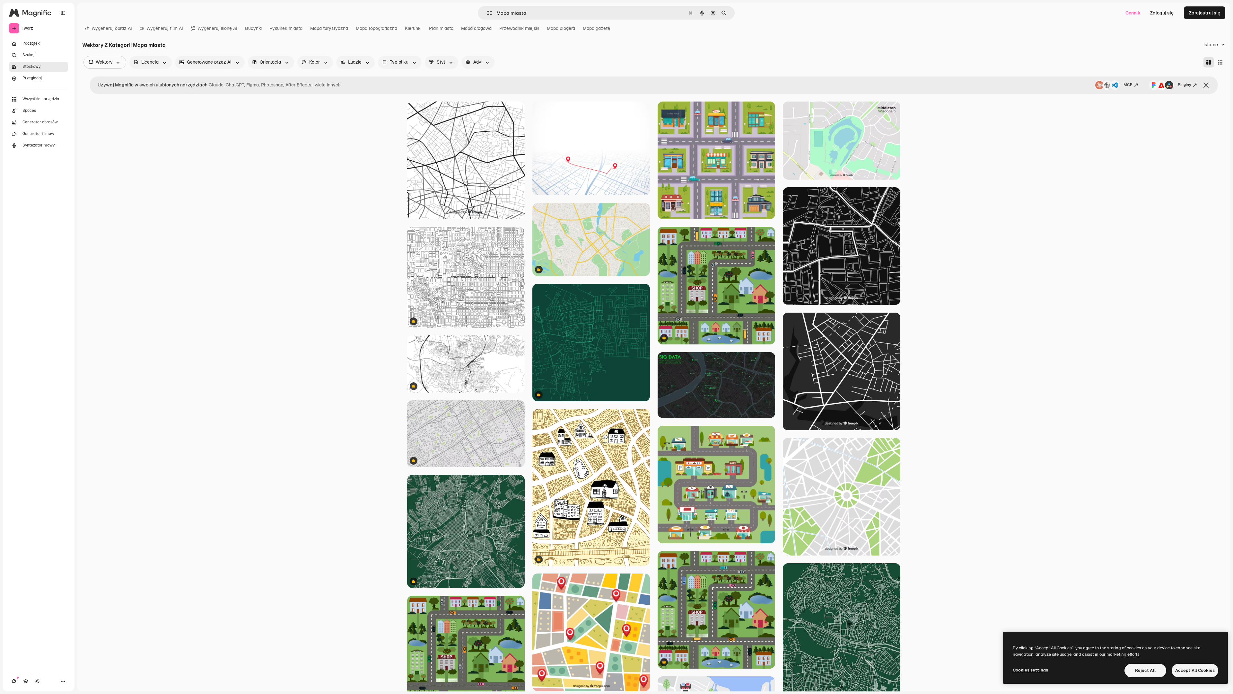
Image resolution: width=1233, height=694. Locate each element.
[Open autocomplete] (487, 13)
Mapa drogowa (476, 28)
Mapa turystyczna (329, 28)
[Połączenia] (14, 681)
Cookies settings (1030, 670)
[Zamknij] (1206, 85)
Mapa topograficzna (376, 28)
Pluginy (1184, 84)
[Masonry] (1208, 62)
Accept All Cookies (1195, 670)
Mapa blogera (561, 28)
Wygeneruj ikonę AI (217, 28)
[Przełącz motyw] (37, 681)
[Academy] (26, 681)
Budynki (253, 28)
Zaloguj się (1162, 13)
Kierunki (413, 28)
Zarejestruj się (1204, 13)
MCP (1128, 84)
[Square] (1220, 62)
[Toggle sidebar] (63, 13)
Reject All (1145, 670)
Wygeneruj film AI (164, 28)
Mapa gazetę (596, 28)
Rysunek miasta (285, 28)
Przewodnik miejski (519, 28)
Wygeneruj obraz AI (112, 28)
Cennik (1133, 13)
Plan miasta (441, 28)
